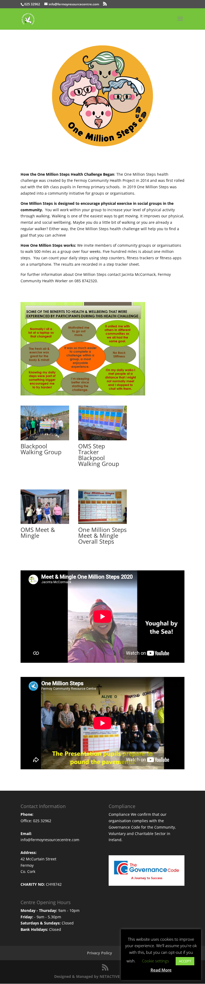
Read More (161, 970)
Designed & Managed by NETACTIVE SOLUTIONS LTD (102, 976)
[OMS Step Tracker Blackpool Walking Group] (102, 438)
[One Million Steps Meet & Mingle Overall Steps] (102, 522)
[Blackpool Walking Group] (45, 438)
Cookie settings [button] (155, 960)
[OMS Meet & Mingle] (45, 522)
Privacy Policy (99, 952)
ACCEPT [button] (185, 961)
